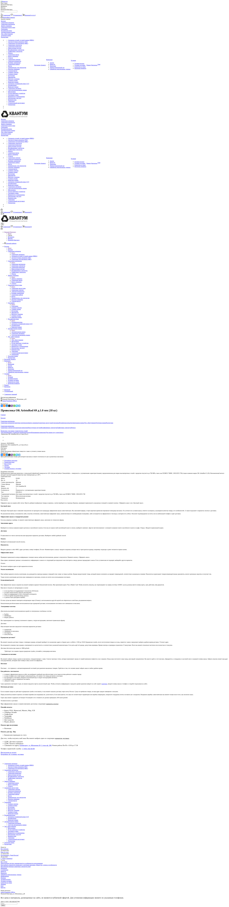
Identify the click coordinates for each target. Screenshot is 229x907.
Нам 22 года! (5, 852)
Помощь (3, 878)
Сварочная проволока (21, 427)
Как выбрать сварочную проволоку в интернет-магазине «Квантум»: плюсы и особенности (29, 865)
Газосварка (14, 306)
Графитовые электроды (64, 427)
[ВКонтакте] (2, 406)
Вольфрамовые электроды (49, 427)
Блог (2, 886)
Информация (5, 876)
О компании (4, 870)
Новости (3, 871)
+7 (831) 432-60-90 (28, 749)
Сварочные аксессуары (18, 288)
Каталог (10, 249)
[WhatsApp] (14, 406)
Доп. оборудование (17, 340)
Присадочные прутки (34, 427)
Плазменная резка (16, 322)
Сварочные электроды (7, 427)
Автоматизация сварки (18, 332)
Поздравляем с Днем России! (10, 855)
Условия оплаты (6, 879)
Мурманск (11, 237)
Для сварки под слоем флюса (54, 432)
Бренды (3, 887)
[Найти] (1, 13)
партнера (104, 684)
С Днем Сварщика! (6, 858)
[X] (9, 406)
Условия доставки (6, 881)
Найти (3, 905)
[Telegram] (19, 406)
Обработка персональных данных (11, 874)
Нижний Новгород (14, 240)
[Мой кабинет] (2, 210)
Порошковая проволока (38, 432)
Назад (9, 233)
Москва (10, 238)
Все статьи (4, 862)
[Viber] (12, 406)
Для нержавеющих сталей (9, 432)
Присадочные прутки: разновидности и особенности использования (22, 863)
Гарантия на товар (6, 882)
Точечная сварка (101, 423)
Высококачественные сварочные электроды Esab (16, 866)
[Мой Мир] (7, 406)
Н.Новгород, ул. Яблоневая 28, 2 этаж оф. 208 (35, 745)
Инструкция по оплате (8, 752)
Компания (11, 364)
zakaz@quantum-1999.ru (10, 401)
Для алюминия (21, 432)
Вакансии (4, 873)
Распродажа (109, 423)
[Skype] (17, 406)
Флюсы (73, 427)
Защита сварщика (16, 278)
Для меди (28, 432)
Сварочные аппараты (18, 254)
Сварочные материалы (18, 264)
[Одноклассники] (4, 406)
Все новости (4, 849)
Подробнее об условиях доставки (12, 754)
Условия (10, 377)
